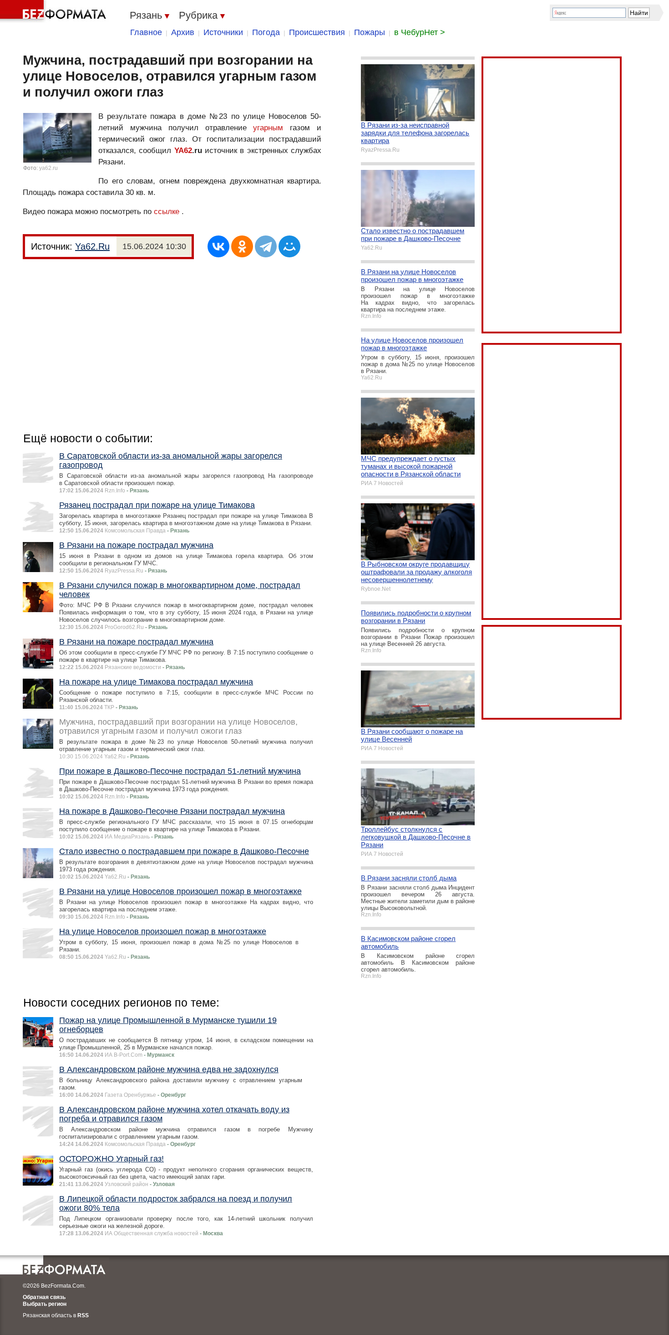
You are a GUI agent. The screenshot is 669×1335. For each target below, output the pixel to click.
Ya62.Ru (92, 246)
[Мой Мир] (289, 246)
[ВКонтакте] (218, 246)
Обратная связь (44, 1297)
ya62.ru (48, 168)
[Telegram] (266, 246)
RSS (83, 1315)
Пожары (369, 32)
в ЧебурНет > (419, 32)
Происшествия (317, 32)
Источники (223, 32)
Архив (182, 32)
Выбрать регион (44, 1304)
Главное (146, 32)
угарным (268, 127)
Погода (266, 32)
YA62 (183, 150)
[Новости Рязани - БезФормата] (54, 11)
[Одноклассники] (242, 246)
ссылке (166, 211)
